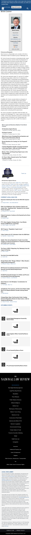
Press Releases (15, 396)
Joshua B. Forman (13, 301)
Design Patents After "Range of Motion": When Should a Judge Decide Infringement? (15, 261)
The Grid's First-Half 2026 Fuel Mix (9, 255)
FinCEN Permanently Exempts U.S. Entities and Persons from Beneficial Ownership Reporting (15, 275)
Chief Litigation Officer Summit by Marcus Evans (17, 334)
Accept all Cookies (6, 7)
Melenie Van (13, 263)
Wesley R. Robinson (6, 277)
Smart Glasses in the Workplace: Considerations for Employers (14, 282)
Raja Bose (4, 235)
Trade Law (23, 173)
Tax (15, 461)
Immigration (15, 442)
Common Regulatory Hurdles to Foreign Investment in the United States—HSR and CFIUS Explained (15, 147)
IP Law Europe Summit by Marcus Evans (17, 365)
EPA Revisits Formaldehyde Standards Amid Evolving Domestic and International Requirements (14, 268)
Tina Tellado (4, 284)
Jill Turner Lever (5, 244)
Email (16, 46)
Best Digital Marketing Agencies (15, 387)
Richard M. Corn (5, 211)
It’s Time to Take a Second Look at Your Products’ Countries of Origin (14, 157)
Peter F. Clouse (5, 251)
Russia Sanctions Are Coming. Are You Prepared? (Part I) (14, 142)
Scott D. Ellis (4, 256)
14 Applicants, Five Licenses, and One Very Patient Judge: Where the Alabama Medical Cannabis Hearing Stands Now (15, 290)
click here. (7, 526)
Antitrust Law (15, 405)
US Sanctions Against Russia (9, 129)
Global (15, 436)
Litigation (15, 455)
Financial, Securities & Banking (16, 433)
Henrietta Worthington (17, 187)
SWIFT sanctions (18, 190)
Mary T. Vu (10, 284)
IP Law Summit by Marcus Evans (15, 350)
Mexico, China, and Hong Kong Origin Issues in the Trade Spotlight (15, 152)
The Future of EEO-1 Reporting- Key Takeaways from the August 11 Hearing (15, 249)
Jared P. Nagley (5, 225)
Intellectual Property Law (15, 449)
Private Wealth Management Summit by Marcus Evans (17, 319)
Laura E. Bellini (12, 244)
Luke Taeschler (12, 225)
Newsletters (15, 393)
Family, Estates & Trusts (15, 429)
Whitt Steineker (5, 293)
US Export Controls (7, 132)
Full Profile (15, 43)
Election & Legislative (15, 423)
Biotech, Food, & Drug (15, 411)
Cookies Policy (4, 4)
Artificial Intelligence (15, 402)
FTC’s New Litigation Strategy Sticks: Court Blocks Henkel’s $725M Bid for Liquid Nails (14, 222)
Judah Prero (4, 270)
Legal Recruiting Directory (15, 390)
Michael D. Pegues (6, 263)
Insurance (15, 446)
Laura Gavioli (12, 211)
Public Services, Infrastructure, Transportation (15, 458)
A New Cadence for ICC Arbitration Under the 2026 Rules (15, 234)
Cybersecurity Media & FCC (15, 420)
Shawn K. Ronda (5, 301)
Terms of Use (4, 476)
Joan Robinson (14, 277)
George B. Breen (5, 202)
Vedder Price (15, 35)
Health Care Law (15, 439)
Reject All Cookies (16, 7)
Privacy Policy (11, 476)
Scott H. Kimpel (5, 230)
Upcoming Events (6, 305)
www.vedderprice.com (16, 39)
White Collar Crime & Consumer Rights (15, 464)
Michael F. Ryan (5, 218)
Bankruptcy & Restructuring (15, 408)
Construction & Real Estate (15, 417)
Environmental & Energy (15, 426)
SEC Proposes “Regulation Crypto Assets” (12, 229)
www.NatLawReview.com (7, 480)
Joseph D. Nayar (10, 235)
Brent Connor (15, 30)
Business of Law (15, 414)
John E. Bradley (19, 185)
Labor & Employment (15, 452)
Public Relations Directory (15, 399)
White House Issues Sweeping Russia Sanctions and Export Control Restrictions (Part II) (15, 137)
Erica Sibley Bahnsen (14, 202)
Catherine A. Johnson (6, 187)
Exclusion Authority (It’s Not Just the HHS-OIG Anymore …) (15, 200)
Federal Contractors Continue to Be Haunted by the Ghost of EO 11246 (15, 216)
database (3, 479)
